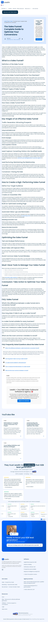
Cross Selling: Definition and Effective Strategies (12, 446)
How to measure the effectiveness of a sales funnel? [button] (17, 366)
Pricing (9, 8)
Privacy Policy (37, 619)
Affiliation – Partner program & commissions (9, 603)
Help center (4, 609)
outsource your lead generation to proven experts (29, 158)
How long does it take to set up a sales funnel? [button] (16, 358)
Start (3, 597)
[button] (24, 348)
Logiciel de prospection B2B (30, 562)
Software (3, 8)
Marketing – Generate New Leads (9, 584)
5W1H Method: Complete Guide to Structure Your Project (11, 424)
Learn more (39, 39)
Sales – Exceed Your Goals (8, 582)
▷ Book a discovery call (29, 589)
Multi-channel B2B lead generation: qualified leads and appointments (34, 582)
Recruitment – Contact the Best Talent (11, 587)
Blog (8, 21)
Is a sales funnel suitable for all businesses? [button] (15, 362)
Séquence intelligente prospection (32, 571)
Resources (27, 8)
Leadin (5, 21)
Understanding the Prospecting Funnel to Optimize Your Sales (33, 424)
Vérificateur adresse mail (29, 567)
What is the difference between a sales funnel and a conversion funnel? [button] (22, 348)
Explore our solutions (24, 400)
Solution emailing (27, 564)
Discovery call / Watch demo (10, 12)
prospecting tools (25, 215)
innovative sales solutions (11, 277)
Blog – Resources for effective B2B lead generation (11, 600)
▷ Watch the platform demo (30, 574)
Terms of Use (31, 619)
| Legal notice (42, 619)
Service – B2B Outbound (18, 8)
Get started (35, 8)
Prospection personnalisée (30, 569)
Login (3, 606)
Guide (11, 21)
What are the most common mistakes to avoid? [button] (16, 370)
